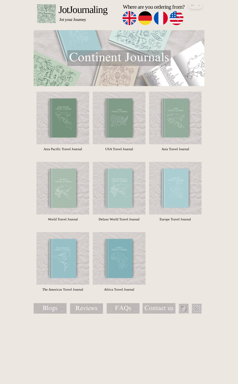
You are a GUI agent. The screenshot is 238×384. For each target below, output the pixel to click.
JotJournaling (83, 9)
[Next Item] (179, 18)
